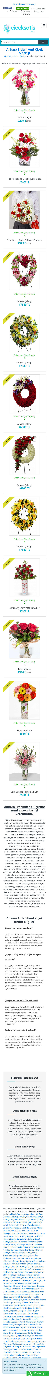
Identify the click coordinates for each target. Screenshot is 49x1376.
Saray (32, 1330)
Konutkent (29, 1316)
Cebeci (6, 1239)
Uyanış (36, 1344)
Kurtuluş (11, 1319)
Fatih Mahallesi (9, 1291)
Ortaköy (26, 1324)
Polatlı (26, 1327)
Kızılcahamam (32, 1313)
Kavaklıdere (8, 1308)
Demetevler (8, 1283)
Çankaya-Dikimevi (36, 1250)
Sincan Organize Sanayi (18, 1333)
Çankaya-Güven (24, 1252)
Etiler (23, 1288)
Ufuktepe (16, 1344)
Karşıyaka (40, 1305)
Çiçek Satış (8, 56)
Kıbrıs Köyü (22, 1313)
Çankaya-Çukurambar (19, 1250)
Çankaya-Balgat (34, 1239)
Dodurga (35, 1283)
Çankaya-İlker (33, 1255)
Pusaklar (33, 1327)
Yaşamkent (40, 1346)
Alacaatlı (21, 1217)
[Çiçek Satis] (19, 28)
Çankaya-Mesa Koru (11, 1266)
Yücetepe (17, 1352)
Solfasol (13, 1335)
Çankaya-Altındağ (16, 1225)
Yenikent (16, 1349)
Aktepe (27, 1214)
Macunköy (15, 1322)
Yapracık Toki (30, 1346)
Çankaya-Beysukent (27, 1244)
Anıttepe (7, 1217)
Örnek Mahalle (9, 1327)
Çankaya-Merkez (33, 1264)
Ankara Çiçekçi (19, 56)
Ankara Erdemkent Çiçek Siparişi (24, 51)
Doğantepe (8, 1286)
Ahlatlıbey (23, 1222)
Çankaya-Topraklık (32, 1275)
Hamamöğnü (17, 1297)
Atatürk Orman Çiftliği (34, 1217)
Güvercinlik (26, 1352)
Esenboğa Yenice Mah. (12, 1358)
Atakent (11, 1230)
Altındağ (14, 1217)
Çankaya (40, 1219)
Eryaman (40, 1286)
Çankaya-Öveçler (10, 1272)
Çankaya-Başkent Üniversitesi (15, 1241)
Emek (24, 1286)
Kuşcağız (19, 1319)
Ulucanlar (25, 1344)
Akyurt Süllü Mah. (32, 1355)
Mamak (22, 1322)
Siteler (31, 1333)
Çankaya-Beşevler (35, 1241)
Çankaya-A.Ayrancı (10, 1219)
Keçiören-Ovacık (10, 1313)
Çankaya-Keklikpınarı (25, 1258)
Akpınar (20, 1214)
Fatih (41, 1288)
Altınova (22, 1219)
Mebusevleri (31, 1322)
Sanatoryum (24, 1330)
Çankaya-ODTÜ (25, 1269)
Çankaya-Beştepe (10, 1244)
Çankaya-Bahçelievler (18, 1239)
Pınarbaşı (20, 1327)
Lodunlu (6, 1322)
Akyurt (33, 1214)
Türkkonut (7, 1344)
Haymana (7, 1299)
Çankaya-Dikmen (10, 1252)
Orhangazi (18, 1324)
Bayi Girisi (40, 11)
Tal (27, 1338)
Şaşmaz (6, 1338)
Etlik (37, 1288)
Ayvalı (5, 1225)
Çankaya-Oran (37, 1269)
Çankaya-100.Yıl (36, 1236)
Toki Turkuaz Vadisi (18, 1341)
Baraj (5, 1236)
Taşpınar (33, 1338)
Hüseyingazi (17, 1299)
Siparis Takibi (41, 8)
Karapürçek (31, 1305)
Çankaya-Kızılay (19, 1261)
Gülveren (7, 1297)
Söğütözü (21, 1335)
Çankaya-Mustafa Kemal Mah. (32, 1266)
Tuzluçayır (42, 1341)
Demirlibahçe (19, 1283)
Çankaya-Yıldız (17, 1280)
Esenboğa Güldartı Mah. (31, 1358)
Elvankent (17, 1286)
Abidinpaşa (14, 1228)
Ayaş (25, 1225)
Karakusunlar (8, 1305)
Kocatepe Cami (18, 1316)
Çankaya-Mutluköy (10, 1269)
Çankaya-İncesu (9, 1258)
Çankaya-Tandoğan (17, 1275)
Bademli (18, 1236)
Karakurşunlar (20, 1305)
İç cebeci (26, 1299)
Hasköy (36, 1297)
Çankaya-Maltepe (19, 1264)
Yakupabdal (19, 1346)
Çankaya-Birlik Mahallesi (20, 1247)
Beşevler (16, 1233)
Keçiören (29, 1308)
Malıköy (6, 1355)
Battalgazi (7, 1233)
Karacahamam (34, 1302)
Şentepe (14, 1338)
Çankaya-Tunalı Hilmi (11, 1277)
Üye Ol (14, 11)
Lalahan (36, 1319)
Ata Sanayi (33, 1230)
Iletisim (27, 14)
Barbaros (41, 1233)
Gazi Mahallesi (22, 1291)
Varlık (42, 1344)
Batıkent (24, 1233)
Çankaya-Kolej (32, 1261)
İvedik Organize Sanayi (12, 1302)
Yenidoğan (7, 1349)
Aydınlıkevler (33, 1225)
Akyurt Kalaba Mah (18, 1355)
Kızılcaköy (7, 1316)
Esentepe (16, 1288)
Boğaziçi (25, 1236)
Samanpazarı (13, 1330)
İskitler (43, 1299)
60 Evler (39, 1214)
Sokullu (6, 1335)
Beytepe (25, 1230)
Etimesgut (30, 1288)
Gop (42, 1291)
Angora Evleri (31, 1219)
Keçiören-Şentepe (17, 1311)
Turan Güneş (32, 1341)
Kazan (22, 1308)
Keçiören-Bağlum (32, 1311)
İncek (32, 1299)
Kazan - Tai (36, 1352)
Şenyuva (21, 1338)
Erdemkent (32, 1286)
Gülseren (39, 1294)
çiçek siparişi (24, 4)
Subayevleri (30, 1335)
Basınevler (32, 1233)
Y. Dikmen (37, 1349)
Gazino (31, 1291)
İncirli (37, 1299)
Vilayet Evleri (8, 1346)
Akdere (15, 1222)
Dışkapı (28, 1283)
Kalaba (25, 1302)
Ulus (31, 1344)
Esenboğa (7, 1288)
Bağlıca (12, 1236)
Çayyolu (42, 1280)
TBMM (39, 1338)
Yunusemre (8, 1352)
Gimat (37, 1291)
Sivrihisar (38, 1333)
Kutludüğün (27, 1319)
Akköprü (13, 1214)
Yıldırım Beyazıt (26, 1349)
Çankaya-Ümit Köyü (29, 1277)
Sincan (6, 1333)
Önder (38, 1324)
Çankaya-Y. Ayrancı (31, 1280)
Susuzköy (39, 1335)
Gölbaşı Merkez (28, 1294)
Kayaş (16, 1308)
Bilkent (18, 1230)
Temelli (6, 1341)
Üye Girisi (26, 11)
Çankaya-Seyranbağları (27, 1272)
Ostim (33, 1324)
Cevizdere (7, 1222)
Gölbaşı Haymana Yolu (12, 1294)
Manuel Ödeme (23, 8)
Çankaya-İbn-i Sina (20, 1255)
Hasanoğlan (27, 1297)
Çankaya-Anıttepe (35, 1222)
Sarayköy (38, 1330)
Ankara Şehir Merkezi (28, 1228)
